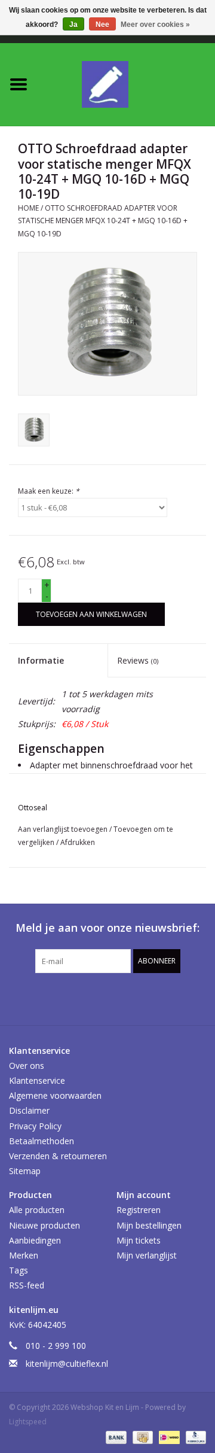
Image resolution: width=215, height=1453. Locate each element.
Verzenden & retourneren (58, 1156)
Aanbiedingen (35, 1240)
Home (28, 208)
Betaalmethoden (41, 1141)
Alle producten (36, 1209)
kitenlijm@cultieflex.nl (67, 1363)
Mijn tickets (138, 1240)
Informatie (41, 660)
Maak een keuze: (48, 491)
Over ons (26, 1065)
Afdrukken (77, 842)
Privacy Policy (35, 1126)
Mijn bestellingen (149, 1225)
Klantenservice (37, 1080)
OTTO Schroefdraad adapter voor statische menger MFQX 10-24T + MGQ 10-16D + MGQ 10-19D (103, 221)
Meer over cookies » (155, 24)
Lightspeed (28, 1421)
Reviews (137, 660)
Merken (23, 1255)
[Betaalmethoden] (115, 1436)
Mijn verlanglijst (146, 1255)
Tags (18, 1270)
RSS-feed (26, 1285)
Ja (73, 24)
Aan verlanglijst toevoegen (63, 829)
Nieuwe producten (44, 1225)
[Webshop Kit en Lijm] (126, 83)
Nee (102, 24)
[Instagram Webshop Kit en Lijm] (172, 997)
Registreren (138, 1209)
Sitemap (25, 1171)
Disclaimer (29, 1110)
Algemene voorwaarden (55, 1095)
